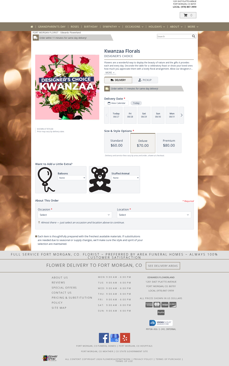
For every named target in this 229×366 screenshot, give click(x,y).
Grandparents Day (52, 26)
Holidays (155, 26)
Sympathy (110, 26)
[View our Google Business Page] (114, 342)
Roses (75, 26)
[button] (188, 15)
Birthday (91, 26)
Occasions (132, 26)
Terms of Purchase (168, 359)
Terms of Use (124, 361)
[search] (193, 36)
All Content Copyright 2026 (83, 359)
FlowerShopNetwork (117, 359)
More (191, 26)
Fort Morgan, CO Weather (97, 351)
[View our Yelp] (125, 342)
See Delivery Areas (163, 266)
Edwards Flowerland (66, 8)
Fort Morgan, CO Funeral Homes (96, 345)
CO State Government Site (132, 351)
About (174, 26)
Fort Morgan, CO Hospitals (136, 345)
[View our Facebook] (104, 342)
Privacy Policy (143, 359)
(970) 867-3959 (188, 6)
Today (136, 103)
